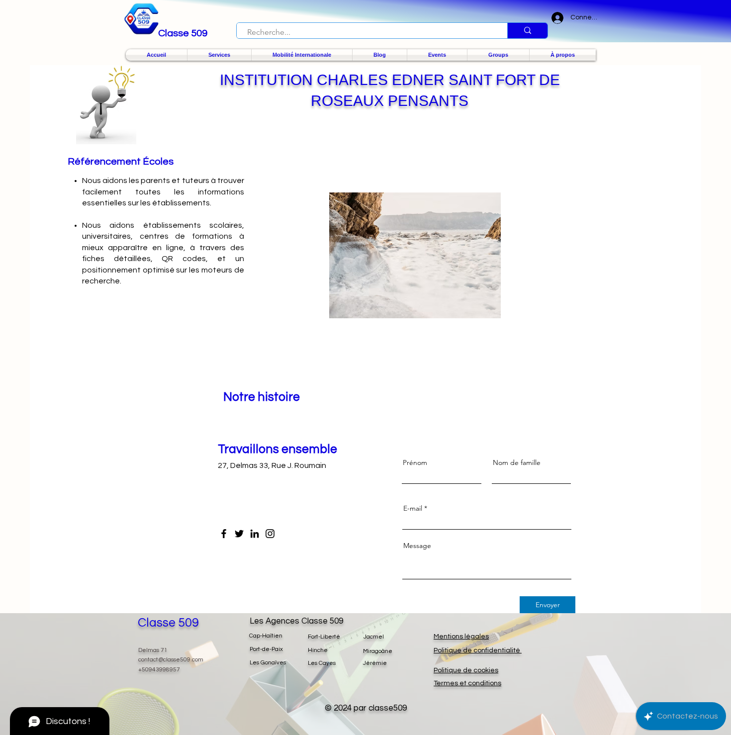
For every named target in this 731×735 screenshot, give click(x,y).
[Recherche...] (527, 30)
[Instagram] (270, 534)
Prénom (415, 462)
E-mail (412, 508)
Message (417, 545)
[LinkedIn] (255, 534)
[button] (219, 55)
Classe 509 (168, 622)
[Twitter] (239, 534)
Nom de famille (517, 462)
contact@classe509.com (170, 659)
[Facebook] (224, 534)
